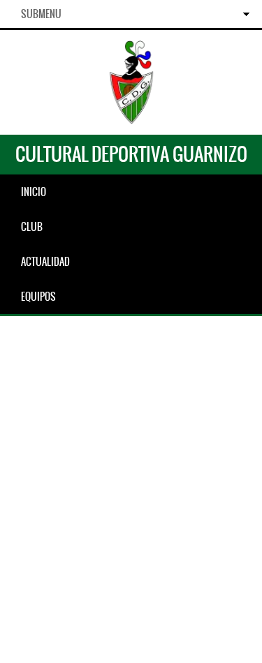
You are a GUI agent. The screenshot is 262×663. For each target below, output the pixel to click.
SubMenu (41, 14)
